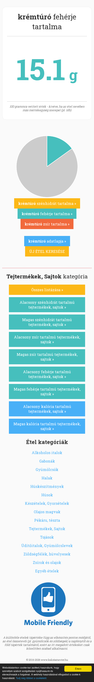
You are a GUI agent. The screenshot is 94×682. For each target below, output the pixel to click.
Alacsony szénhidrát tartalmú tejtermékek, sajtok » (47, 304)
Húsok (47, 494)
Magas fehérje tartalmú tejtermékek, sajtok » (47, 391)
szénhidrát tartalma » (47, 203)
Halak (47, 478)
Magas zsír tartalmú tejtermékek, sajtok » (47, 357)
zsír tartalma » (47, 224)
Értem (78, 668)
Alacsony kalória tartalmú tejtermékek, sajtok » (47, 409)
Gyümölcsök (47, 469)
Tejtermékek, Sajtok (47, 528)
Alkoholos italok (47, 452)
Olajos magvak (47, 511)
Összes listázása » (47, 289)
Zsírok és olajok (47, 562)
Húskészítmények (47, 486)
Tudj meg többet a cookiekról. (31, 678)
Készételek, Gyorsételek (47, 503)
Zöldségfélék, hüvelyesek (47, 554)
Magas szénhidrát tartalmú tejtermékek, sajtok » (47, 322)
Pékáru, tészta (47, 520)
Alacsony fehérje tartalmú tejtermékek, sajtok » (47, 374)
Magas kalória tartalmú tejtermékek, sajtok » (47, 426)
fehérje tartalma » (47, 213)
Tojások (47, 537)
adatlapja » (47, 241)
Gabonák (47, 461)
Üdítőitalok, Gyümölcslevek (47, 545)
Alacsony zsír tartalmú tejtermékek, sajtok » (47, 339)
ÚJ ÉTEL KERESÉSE (47, 251)
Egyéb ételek (47, 570)
